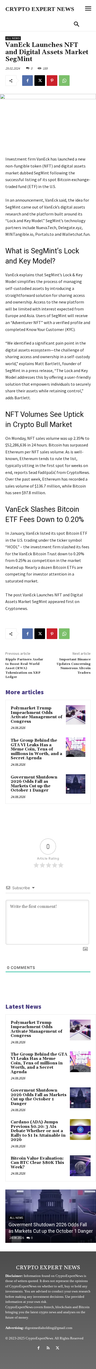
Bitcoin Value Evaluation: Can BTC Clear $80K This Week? (37, 1163)
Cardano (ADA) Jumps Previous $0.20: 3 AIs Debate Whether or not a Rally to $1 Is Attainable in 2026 (38, 1131)
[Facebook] (27, 80)
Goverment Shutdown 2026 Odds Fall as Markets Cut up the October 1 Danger (34, 784)
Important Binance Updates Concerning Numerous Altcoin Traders (74, 665)
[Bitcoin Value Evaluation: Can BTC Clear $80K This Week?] (80, 1165)
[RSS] (48, 1348)
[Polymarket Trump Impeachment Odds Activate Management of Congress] (75, 715)
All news (13, 38)
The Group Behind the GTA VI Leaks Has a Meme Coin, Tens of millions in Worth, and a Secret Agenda (36, 749)
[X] (39, 80)
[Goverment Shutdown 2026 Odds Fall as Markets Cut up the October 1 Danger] (75, 784)
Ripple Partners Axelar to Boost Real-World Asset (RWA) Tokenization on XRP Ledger (24, 668)
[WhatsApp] (64, 80)
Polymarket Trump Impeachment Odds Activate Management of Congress (36, 715)
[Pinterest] (52, 80)
